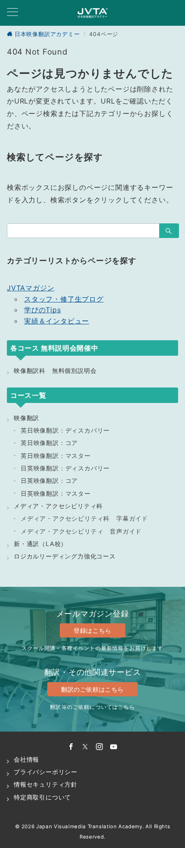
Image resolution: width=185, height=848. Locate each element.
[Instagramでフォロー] (99, 747)
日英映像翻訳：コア (49, 480)
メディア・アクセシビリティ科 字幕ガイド (84, 518)
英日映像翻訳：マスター (56, 455)
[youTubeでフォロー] (113, 747)
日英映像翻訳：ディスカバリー (65, 468)
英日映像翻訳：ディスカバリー (65, 430)
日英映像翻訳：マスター (56, 493)
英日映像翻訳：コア (49, 442)
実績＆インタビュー (56, 321)
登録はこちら (92, 630)
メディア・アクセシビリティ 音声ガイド (81, 531)
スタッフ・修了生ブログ (64, 299)
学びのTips (42, 309)
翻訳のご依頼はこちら (92, 689)
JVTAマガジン (30, 288)
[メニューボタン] (12, 12)
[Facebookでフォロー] (71, 747)
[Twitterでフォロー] (85, 747)
